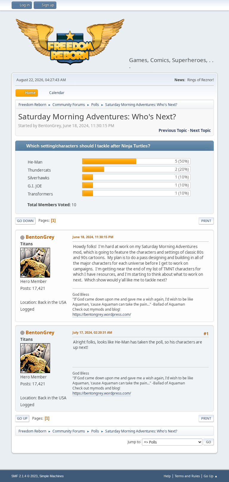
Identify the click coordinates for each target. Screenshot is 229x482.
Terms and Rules (187, 476)
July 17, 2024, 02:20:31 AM (92, 332)
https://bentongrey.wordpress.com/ (101, 314)
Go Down (25, 220)
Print (206, 220)
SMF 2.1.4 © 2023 (24, 476)
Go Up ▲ (211, 476)
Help (167, 476)
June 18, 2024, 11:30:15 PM (92, 237)
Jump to (134, 441)
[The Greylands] (22, 295)
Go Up (22, 418)
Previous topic (173, 130)
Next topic (200, 130)
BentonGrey (40, 237)
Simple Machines (51, 476)
